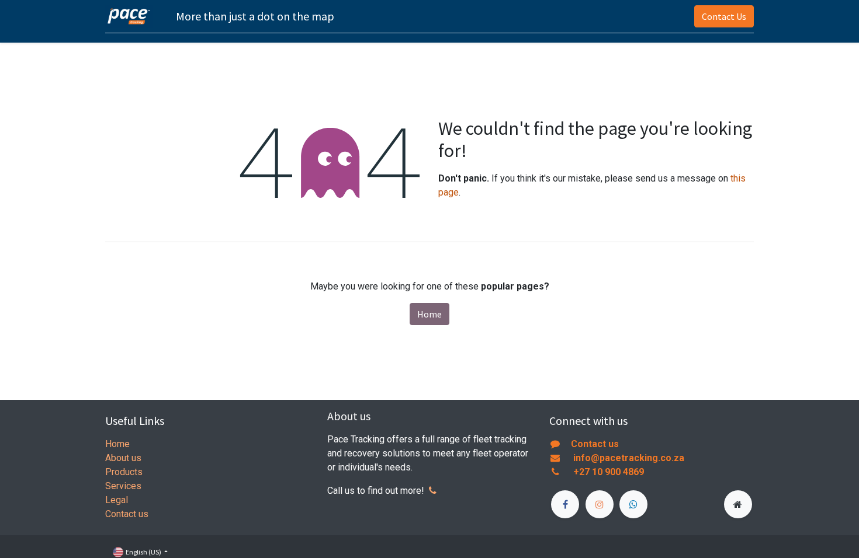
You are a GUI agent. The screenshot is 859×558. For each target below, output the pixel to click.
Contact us (126, 513)
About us (123, 457)
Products (124, 471)
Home (429, 314)
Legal (116, 499)
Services (123, 485)
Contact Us (724, 16)
